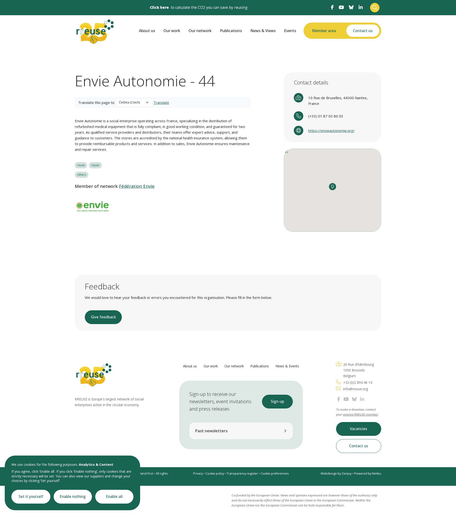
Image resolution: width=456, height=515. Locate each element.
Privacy (198, 473)
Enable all (114, 496)
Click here (159, 7)
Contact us (363, 30)
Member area (324, 30)
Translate (161, 102)
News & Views (263, 30)
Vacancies (358, 428)
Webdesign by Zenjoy (336, 473)
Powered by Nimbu (367, 473)
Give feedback (103, 317)
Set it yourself (31, 496)
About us (147, 30)
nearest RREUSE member (360, 414)
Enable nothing (73, 496)
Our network (200, 30)
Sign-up (277, 401)
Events (290, 30)
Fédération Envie (137, 186)
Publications (231, 30)
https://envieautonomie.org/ (331, 130)
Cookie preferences (275, 473)
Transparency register (242, 473)
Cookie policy (214, 473)
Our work (171, 30)
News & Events (287, 366)
